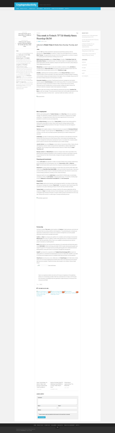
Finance (20, 72)
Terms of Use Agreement (57, 8)
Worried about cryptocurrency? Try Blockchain (68, 384)
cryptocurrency (22, 68)
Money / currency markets (23, 80)
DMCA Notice (47, 8)
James (39, 41)
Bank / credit (23, 53)
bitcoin (24, 55)
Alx (31, 430)
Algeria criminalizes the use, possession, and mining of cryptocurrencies (88, 45)
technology (20, 85)
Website (39, 409)
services (24, 84)
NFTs (28, 82)
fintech (38, 33)
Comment (40, 397)
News (30, 80)
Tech (31, 84)
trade (27, 85)
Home (17, 8)
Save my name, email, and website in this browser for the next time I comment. (54, 414)
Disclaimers (40, 8)
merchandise (26, 79)
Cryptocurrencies (21, 66)
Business (19, 59)
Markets (20, 79)
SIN (27, 84)
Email (59, 405)
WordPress (23, 430)
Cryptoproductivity (26, 4)
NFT (21, 82)
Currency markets (24, 69)
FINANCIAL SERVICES (25, 74)
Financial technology (21, 75)
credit (28, 63)
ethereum (19, 71)
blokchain (23, 58)
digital (30, 69)
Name (39, 405)
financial (25, 72)
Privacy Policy (23, 8)
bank (17, 53)
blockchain (21, 56)
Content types (23, 63)
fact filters (24, 71)
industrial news (24, 77)
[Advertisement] (57, 20)
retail (19, 84)
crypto (67, 8)
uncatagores (85, 75)
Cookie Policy (32, 8)
